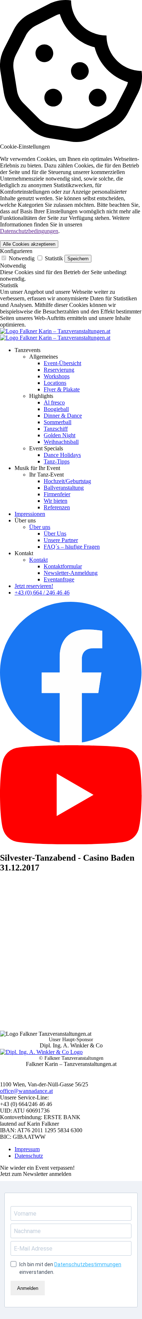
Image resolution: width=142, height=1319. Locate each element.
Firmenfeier (57, 494)
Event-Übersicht (62, 363)
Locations (55, 383)
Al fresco (54, 402)
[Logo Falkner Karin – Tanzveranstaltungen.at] (55, 334)
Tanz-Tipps (57, 461)
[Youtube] (71, 842)
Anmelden (27, 1288)
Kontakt (38, 560)
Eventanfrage (59, 579)
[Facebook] (71, 742)
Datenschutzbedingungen (29, 231)
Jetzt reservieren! (34, 586)
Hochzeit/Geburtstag (67, 481)
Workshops (57, 376)
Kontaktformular (63, 566)
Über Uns (55, 533)
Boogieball (56, 409)
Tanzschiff (56, 429)
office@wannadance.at (26, 1091)
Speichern (77, 258)
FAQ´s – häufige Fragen (72, 547)
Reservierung (59, 370)
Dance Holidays (62, 455)
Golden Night (59, 435)
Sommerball (57, 422)
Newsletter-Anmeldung (71, 573)
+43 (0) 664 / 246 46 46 (42, 592)
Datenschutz (29, 1156)
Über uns (39, 527)
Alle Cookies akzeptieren (29, 244)
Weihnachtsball (61, 442)
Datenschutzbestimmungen (87, 1264)
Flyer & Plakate (62, 389)
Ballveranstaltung (64, 488)
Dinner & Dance (63, 415)
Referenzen (57, 507)
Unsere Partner (61, 540)
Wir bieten (55, 501)
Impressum (27, 1149)
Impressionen (30, 514)
